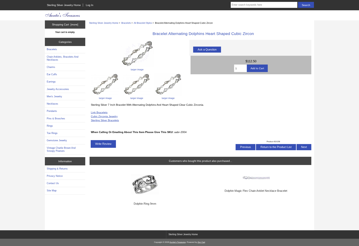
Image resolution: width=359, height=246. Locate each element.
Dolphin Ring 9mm (145, 203)
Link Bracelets (99, 112)
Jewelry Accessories (58, 89)
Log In (89, 5)
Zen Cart (201, 242)
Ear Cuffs (52, 74)
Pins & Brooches (56, 118)
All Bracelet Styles (143, 23)
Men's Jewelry (54, 96)
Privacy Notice (55, 176)
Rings (50, 125)
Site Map (51, 190)
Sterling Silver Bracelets (105, 120)
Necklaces (52, 103)
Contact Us (53, 183)
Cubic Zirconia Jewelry (104, 116)
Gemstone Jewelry (57, 140)
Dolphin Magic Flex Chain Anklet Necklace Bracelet (256, 190)
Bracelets (126, 23)
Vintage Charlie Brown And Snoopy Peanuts (61, 149)
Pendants (52, 111)
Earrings (51, 81)
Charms (51, 67)
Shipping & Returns (57, 168)
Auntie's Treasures (178, 242)
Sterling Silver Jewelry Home (64, 5)
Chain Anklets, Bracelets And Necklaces (62, 58)
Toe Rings (52, 133)
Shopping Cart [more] (65, 24)
